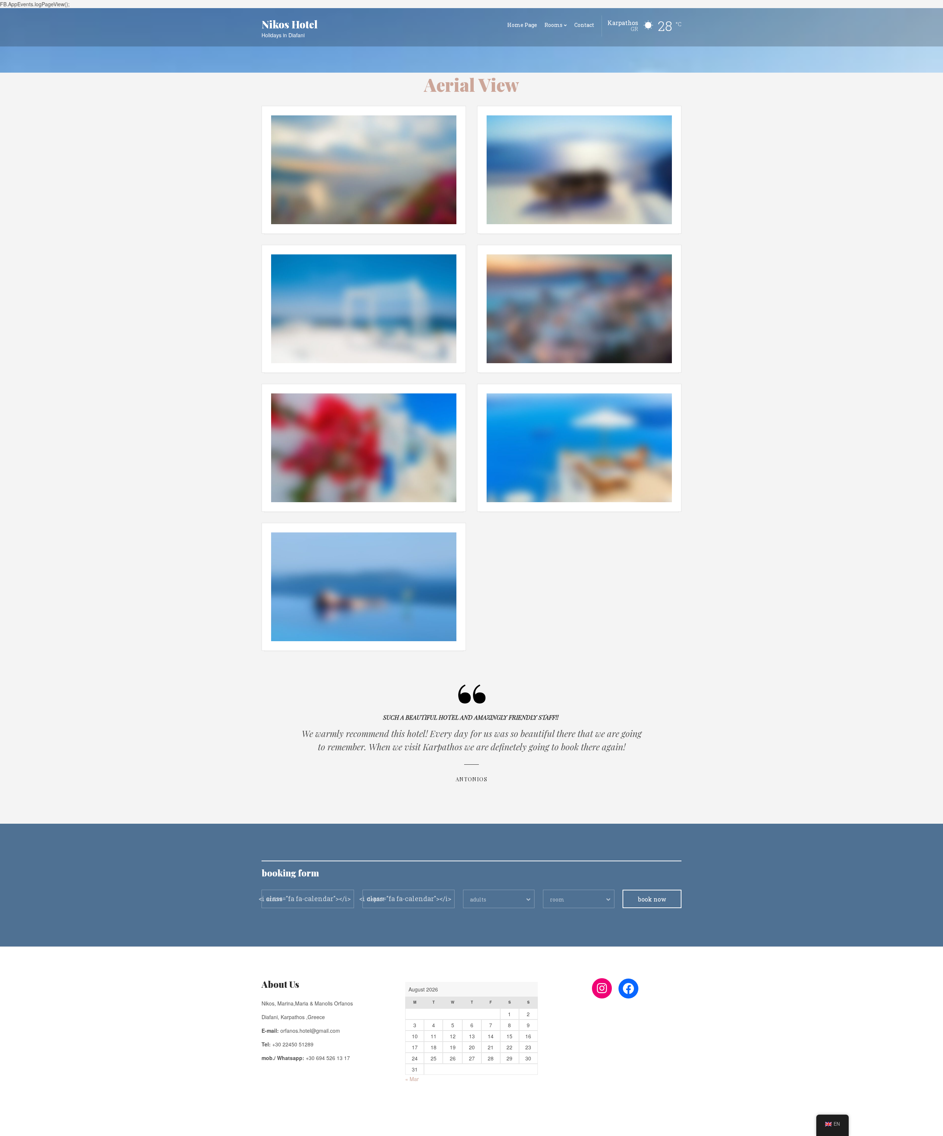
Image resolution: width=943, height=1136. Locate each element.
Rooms (553, 24)
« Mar (412, 1079)
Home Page (522, 24)
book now (652, 899)
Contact (584, 24)
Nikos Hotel (290, 24)
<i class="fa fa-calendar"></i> (305, 898)
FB (264, 1125)
